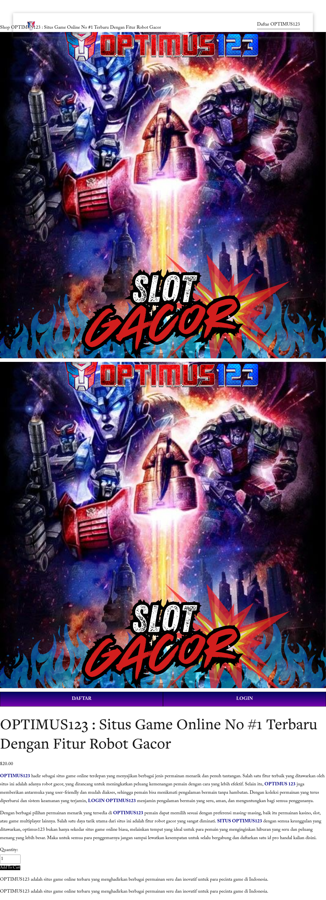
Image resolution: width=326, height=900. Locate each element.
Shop (5, 28)
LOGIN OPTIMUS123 (112, 801)
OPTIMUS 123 (279, 784)
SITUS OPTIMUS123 (239, 821)
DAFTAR (81, 699)
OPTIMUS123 (15, 776)
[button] (10, 868)
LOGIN (244, 699)
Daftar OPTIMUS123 (278, 25)
